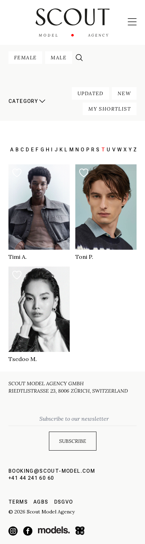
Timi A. (17, 256)
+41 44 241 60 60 (31, 478)
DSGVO (63, 502)
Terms (18, 502)
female (25, 57)
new (124, 93)
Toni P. (84, 256)
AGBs (41, 502)
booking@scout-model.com (51, 471)
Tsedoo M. (22, 358)
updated (90, 93)
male (59, 57)
